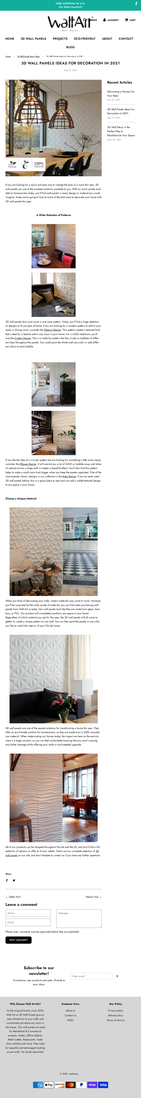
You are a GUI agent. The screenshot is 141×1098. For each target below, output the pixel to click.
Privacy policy (115, 1010)
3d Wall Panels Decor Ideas (28, 56)
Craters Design (23, 338)
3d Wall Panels (33, 39)
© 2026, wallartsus (69, 1073)
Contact (126, 39)
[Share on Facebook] (8, 880)
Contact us (70, 1015)
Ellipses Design (28, 464)
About (107, 39)
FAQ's (70, 1020)
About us (70, 1010)
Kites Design (69, 476)
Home (9, 39)
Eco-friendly (85, 39)
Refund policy (115, 1015)
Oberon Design (52, 330)
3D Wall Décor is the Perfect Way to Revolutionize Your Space (121, 131)
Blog (70, 47)
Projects (60, 39)
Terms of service (115, 1020)
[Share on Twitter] (14, 880)
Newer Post (92, 897)
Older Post (14, 897)
